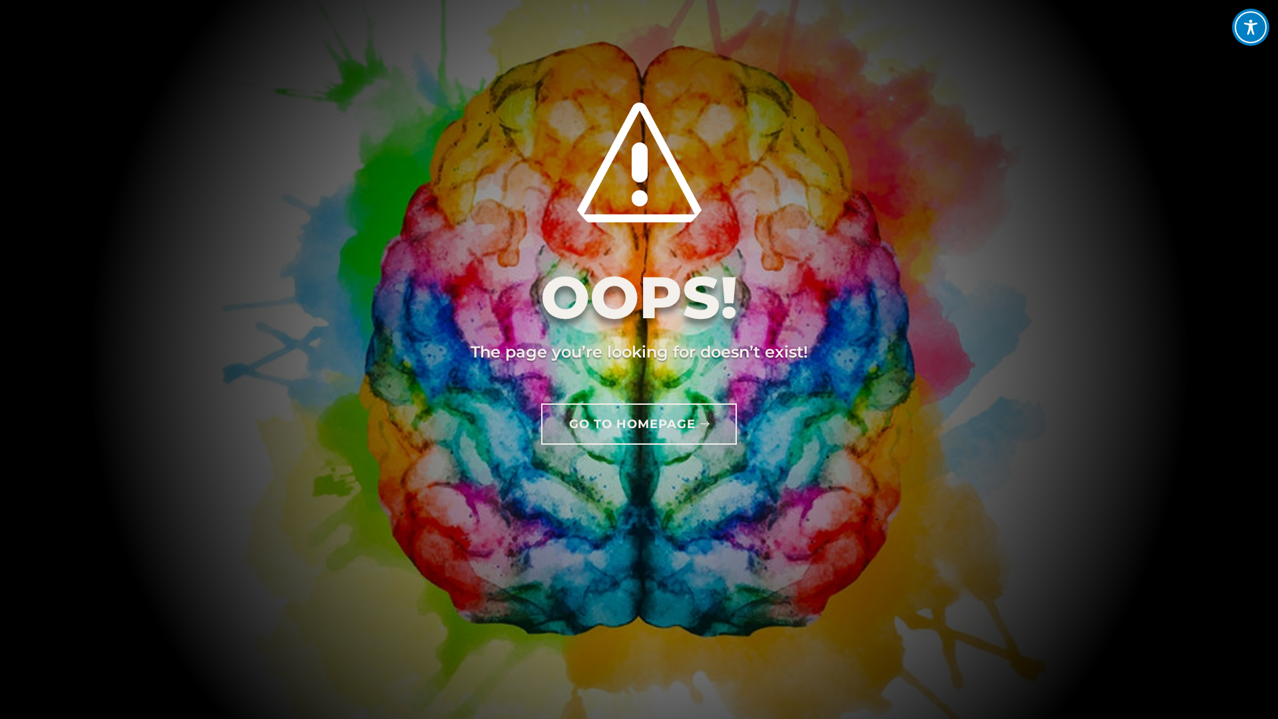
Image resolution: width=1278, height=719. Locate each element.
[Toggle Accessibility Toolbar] (1250, 27)
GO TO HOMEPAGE (632, 424)
